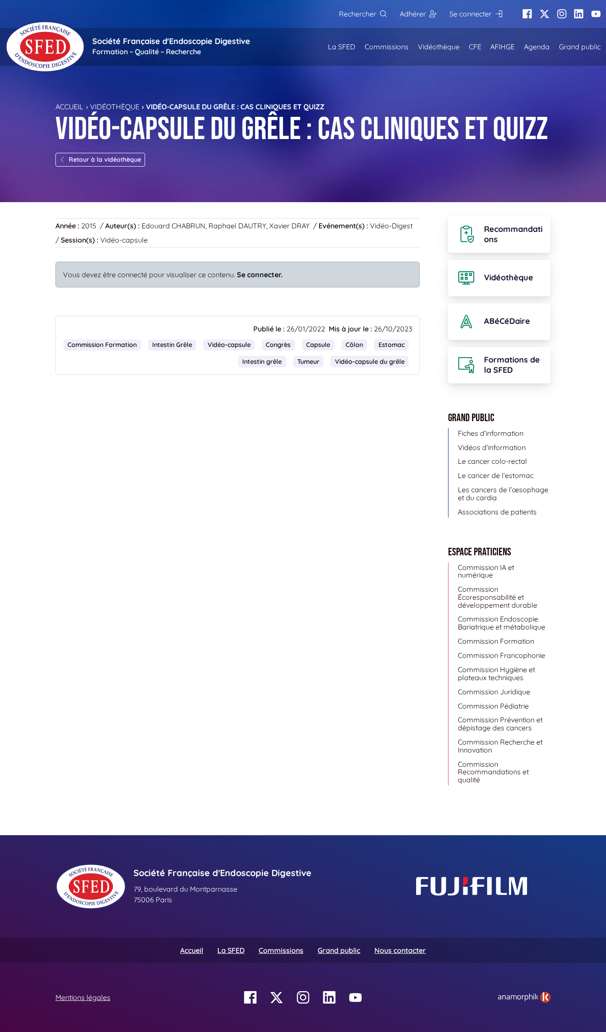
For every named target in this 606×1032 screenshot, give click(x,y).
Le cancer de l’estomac (496, 475)
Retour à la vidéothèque (105, 159)
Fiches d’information (490, 433)
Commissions (387, 46)
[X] (544, 14)
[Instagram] (562, 14)
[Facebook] (527, 14)
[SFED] (45, 46)
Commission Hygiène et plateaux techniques (496, 673)
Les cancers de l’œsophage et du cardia (503, 493)
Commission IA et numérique (486, 571)
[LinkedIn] (578, 14)
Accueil (69, 106)
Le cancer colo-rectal (492, 461)
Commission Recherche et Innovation (500, 745)
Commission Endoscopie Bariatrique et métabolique (501, 622)
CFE (475, 46)
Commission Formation (102, 345)
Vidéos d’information (492, 447)
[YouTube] (596, 14)
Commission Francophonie (501, 655)
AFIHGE (502, 46)
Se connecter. (260, 274)
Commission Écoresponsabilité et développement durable (497, 597)
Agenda (537, 46)
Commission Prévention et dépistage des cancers (500, 723)
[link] (524, 997)
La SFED (341, 46)
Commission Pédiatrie (493, 705)
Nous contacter (400, 950)
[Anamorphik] (524, 996)
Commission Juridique (494, 691)
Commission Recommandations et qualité (493, 772)
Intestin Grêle (172, 345)
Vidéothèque (439, 46)
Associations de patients (497, 511)
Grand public (580, 46)
